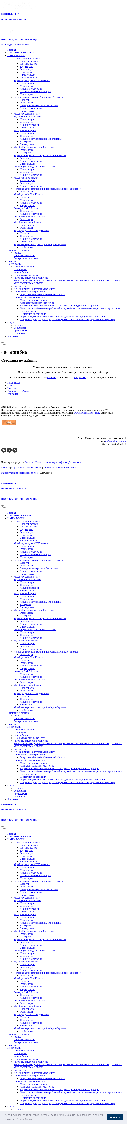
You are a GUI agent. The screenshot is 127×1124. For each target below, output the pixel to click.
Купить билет (21, 272)
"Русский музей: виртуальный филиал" (34, 289)
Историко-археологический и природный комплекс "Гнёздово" (47, 188)
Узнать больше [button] (25, 1119)
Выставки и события (18, 250)
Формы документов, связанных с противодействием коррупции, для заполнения (62, 316)
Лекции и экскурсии (31, 88)
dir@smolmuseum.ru (115, 441)
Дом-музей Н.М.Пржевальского (30, 216)
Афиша (17, 252)
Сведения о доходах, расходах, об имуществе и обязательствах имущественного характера (67, 319)
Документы (20, 327)
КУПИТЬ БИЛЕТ (10, 14)
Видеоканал (20, 286)
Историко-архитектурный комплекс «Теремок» (39, 97)
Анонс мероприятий (24, 255)
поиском (51, 377)
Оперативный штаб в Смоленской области (42, 294)
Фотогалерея (26, 69)
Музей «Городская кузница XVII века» (34, 147)
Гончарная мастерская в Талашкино (39, 105)
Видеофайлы (26, 241)
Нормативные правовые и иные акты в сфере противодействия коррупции (59, 305)
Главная (11, 49)
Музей (10, 385)
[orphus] (8, 425)
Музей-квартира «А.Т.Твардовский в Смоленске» (40, 155)
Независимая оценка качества (29, 275)
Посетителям (14, 264)
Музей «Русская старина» (27, 113)
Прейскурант (27, 94)
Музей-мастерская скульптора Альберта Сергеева (40, 244)
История (18, 325)
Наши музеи (20, 269)
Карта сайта (17, 467)
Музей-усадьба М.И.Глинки (28, 194)
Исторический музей (25, 130)
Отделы (29, 462)
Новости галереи (29, 61)
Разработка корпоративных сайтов (19, 472)
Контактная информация (33, 314)
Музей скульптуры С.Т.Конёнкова (32, 80)
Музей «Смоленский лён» (27, 116)
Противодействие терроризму (29, 291)
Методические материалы (33, 300)
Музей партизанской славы (28, 222)
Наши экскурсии (29, 77)
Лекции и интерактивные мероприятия (40, 138)
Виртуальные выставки (26, 258)
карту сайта (80, 377)
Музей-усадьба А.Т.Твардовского (31, 230)
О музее (11, 322)
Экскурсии (25, 141)
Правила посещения (24, 266)
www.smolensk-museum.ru (86, 412)
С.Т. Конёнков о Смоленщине (35, 91)
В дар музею (26, 66)
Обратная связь (34, 467)
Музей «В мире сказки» (26, 177)
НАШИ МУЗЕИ (16, 55)
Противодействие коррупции (29, 297)
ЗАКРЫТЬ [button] (115, 1117)
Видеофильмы (27, 75)
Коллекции (51, 462)
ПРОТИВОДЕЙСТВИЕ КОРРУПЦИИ (20, 39)
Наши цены (20, 333)
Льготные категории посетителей (31, 277)
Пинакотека (26, 72)
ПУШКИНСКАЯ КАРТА (21, 52)
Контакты (12, 336)
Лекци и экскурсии (30, 125)
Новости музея (27, 83)
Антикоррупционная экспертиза (37, 302)
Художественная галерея (27, 58)
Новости (24, 100)
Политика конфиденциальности (60, 467)
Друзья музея (20, 330)
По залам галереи (29, 63)
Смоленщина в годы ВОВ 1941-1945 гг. (35, 166)
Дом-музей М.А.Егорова (27, 208)
